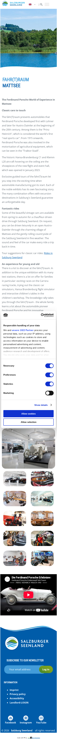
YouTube (41, 722)
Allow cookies (28, 413)
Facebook (10, 722)
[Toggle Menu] (47, 4)
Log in (45, 669)
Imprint (14, 690)
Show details (41, 405)
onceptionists (34, 738)
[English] (32, 4)
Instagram (26, 722)
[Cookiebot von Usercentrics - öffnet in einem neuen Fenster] (41, 315)
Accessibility (17, 698)
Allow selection (28, 422)
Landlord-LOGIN (19, 702)
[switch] (49, 375)
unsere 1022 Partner (23, 330)
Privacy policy (18, 694)
